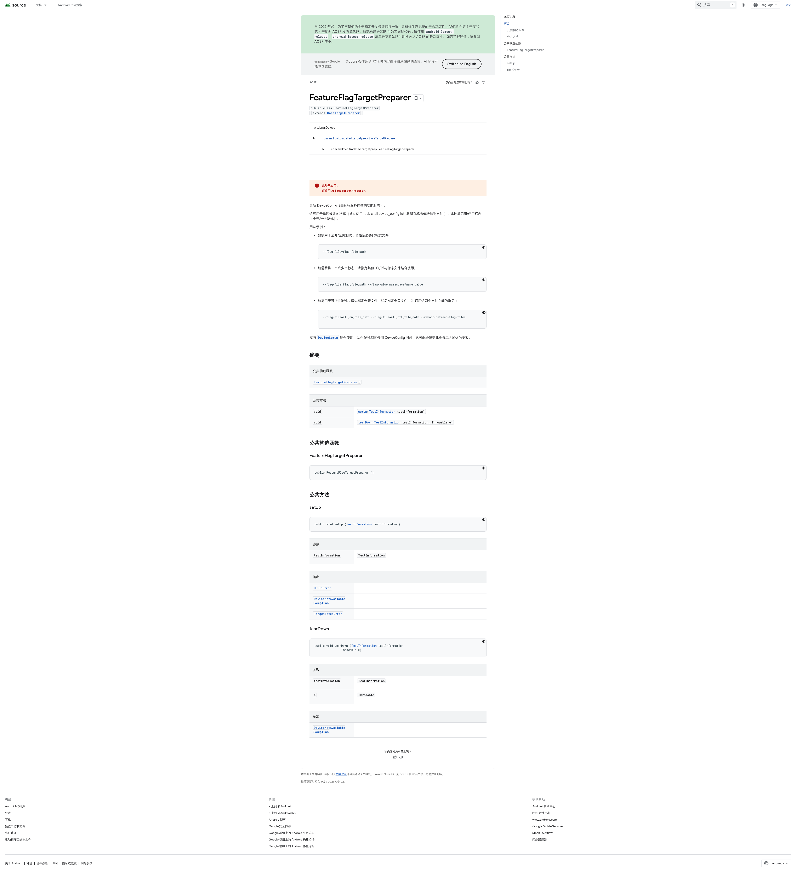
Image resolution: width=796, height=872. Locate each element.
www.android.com (544, 819)
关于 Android (13, 863)
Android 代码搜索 (70, 5)
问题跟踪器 (539, 839)
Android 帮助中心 (543, 806)
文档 (39, 5)
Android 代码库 (15, 806)
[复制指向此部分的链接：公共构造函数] (343, 443)
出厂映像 (11, 833)
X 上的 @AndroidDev (282, 813)
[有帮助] (477, 82)
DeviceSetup (328, 338)
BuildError (322, 588)
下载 (8, 819)
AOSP (313, 82)
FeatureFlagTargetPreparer (335, 382)
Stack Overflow (542, 833)
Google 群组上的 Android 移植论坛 (291, 846)
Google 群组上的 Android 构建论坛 (291, 839)
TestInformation (382, 412)
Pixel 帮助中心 (541, 813)
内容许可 (341, 774)
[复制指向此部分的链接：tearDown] (333, 629)
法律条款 (42, 863)
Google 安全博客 (280, 826)
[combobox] (716, 5)
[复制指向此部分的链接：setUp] (325, 507)
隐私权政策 (69, 863)
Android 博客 (277, 819)
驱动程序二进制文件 (18, 839)
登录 (788, 5)
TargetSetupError (328, 614)
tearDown (365, 422)
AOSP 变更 (322, 42)
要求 (8, 813)
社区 (29, 863)
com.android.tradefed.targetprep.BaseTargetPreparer (359, 138)
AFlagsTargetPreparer (348, 190)
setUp (362, 412)
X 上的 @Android (280, 806)
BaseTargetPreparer (343, 113)
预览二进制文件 (15, 826)
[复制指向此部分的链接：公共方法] (333, 495)
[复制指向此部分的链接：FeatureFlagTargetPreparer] (367, 456)
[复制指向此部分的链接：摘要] (323, 355)
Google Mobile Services (547, 826)
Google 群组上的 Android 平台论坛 (291, 833)
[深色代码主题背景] (483, 247)
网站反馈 (86, 863)
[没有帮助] (483, 82)
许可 (55, 863)
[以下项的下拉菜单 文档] (47, 5)
